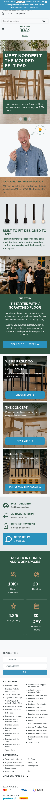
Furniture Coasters (35, 707)
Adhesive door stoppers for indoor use (37, 686)
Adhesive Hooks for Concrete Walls (35, 691)
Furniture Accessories (13, 716)
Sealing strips (33, 742)
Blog (29, 771)
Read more (23, 441)
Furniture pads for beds (37, 711)
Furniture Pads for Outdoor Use (12, 690)
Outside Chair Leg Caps (37, 727)
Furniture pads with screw (35, 700)
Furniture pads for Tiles (12, 740)
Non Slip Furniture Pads (37, 724)
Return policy (33, 766)
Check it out (23, 395)
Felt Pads (9, 713)
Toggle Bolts (10, 750)
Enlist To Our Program (23, 487)
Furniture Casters (12, 725)
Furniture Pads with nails (37, 695)
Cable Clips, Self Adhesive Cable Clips (13, 702)
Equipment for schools (37, 704)
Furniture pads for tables (12, 735)
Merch (30, 721)
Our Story (31, 759)
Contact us (9, 771)
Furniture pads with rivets (12, 746)
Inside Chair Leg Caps (36, 717)
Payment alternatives (13, 762)
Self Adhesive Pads (13, 694)
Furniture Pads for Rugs (37, 730)
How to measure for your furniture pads (14, 767)
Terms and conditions (13, 759)
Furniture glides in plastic (12, 729)
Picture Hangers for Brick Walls (38, 738)
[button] (9, 13)
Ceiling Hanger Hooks (13, 706)
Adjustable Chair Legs (13, 698)
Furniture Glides (11, 686)
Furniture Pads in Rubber (37, 734)
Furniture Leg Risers (13, 710)
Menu (25, 35)
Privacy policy (33, 762)
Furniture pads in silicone (38, 714)
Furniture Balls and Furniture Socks (12, 720)
